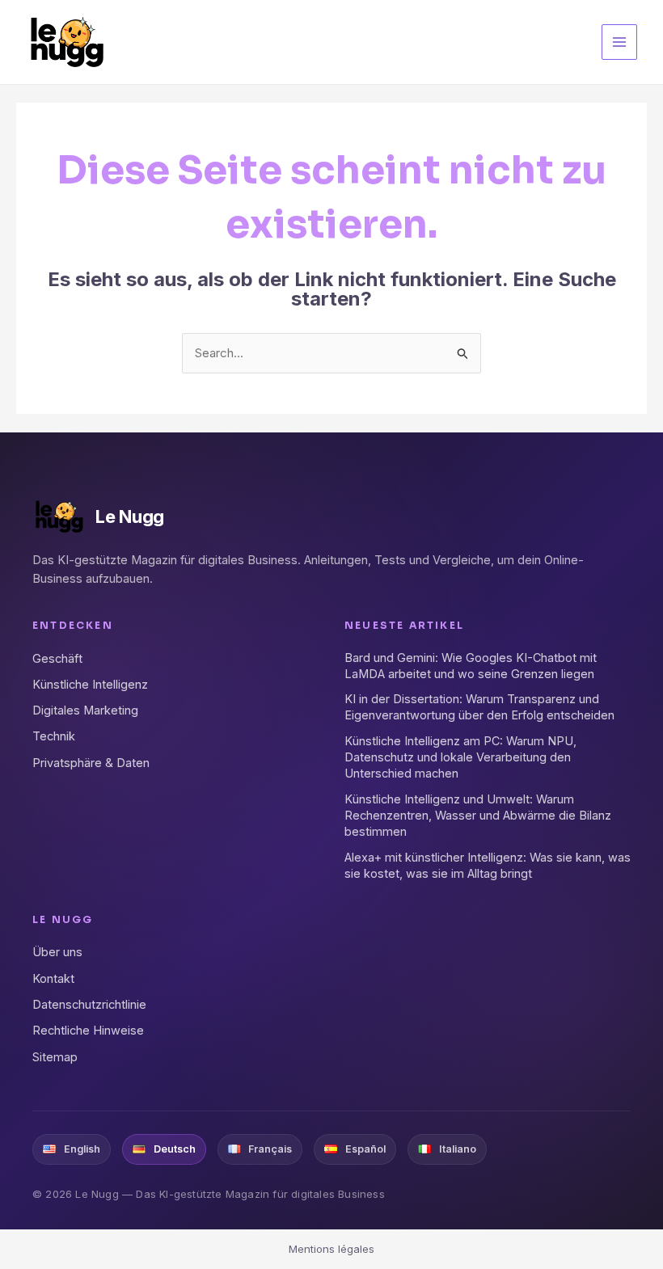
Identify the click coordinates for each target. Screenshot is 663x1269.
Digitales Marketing (85, 710)
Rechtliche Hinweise (88, 1030)
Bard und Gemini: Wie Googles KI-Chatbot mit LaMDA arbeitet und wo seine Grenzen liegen (470, 666)
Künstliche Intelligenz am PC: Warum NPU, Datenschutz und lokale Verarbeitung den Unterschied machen (460, 757)
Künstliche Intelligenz (90, 684)
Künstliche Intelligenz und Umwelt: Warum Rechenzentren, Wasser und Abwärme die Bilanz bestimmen (477, 815)
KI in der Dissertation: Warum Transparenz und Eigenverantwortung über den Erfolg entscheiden (479, 707)
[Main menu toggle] (620, 42)
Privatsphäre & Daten (91, 762)
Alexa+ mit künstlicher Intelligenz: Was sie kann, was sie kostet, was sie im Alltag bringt (487, 865)
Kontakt (53, 978)
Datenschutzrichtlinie (89, 1004)
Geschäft (57, 658)
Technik (53, 736)
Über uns (57, 952)
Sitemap (55, 1057)
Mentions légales (331, 1248)
